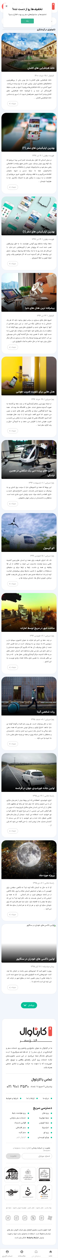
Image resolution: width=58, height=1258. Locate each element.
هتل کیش (31, 1208)
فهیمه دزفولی (48, 155)
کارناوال (51, 75)
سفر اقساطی (21, 1127)
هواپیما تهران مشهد (19, 1208)
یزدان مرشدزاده (48, 966)
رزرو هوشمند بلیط (19, 1113)
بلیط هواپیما (44, 1118)
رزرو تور (46, 1132)
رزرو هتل (45, 1113)
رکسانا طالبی (49, 795)
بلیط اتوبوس (44, 1122)
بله (27, 21)
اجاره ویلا (45, 1127)
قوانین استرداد (20, 1122)
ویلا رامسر (48, 1208)
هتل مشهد (39, 1208)
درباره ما (46, 1098)
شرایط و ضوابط (33, 1237)
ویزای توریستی (43, 1137)
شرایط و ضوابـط (12, 1098)
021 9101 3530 (18, 1086)
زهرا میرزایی (49, 399)
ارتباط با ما (30, 1098)
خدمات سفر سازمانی (18, 1118)
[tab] (51, 1253)
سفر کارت (22, 1132)
